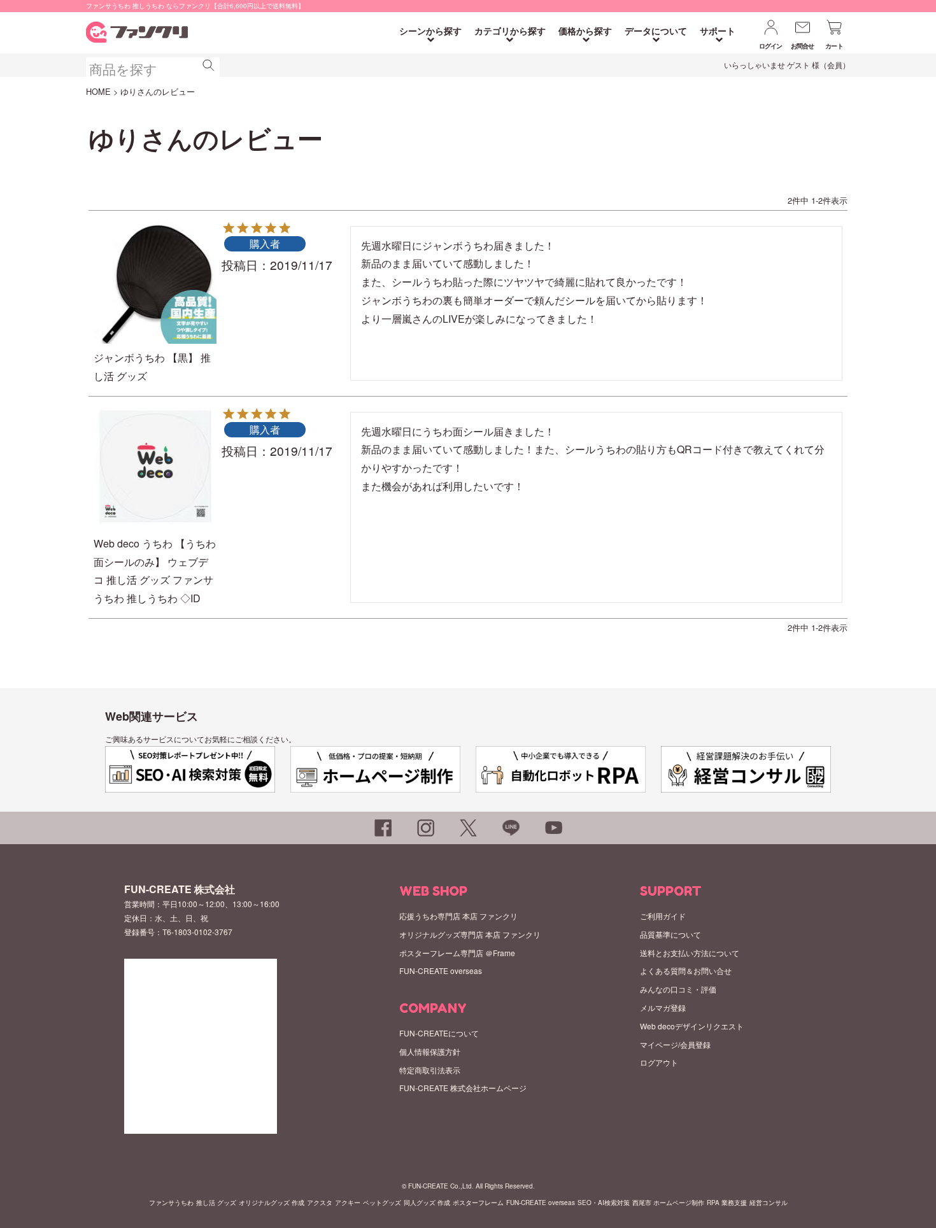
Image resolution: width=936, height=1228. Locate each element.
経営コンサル (768, 1202)
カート (834, 45)
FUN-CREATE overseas (440, 970)
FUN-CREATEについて (439, 1032)
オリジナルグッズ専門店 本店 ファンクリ (470, 934)
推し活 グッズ (216, 1202)
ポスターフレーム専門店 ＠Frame (457, 952)
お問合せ (802, 45)
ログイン (771, 45)
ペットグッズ (382, 1202)
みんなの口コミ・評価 (678, 989)
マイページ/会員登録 (675, 1044)
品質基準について (670, 934)
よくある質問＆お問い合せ (686, 970)
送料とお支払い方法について (689, 952)
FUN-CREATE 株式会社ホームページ (463, 1087)
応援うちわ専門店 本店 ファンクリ (458, 915)
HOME (98, 91)
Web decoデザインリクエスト (692, 1025)
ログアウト (659, 1062)
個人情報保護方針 (429, 1051)
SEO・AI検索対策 (604, 1202)
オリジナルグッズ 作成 (271, 1202)
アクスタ (319, 1202)
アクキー (347, 1202)
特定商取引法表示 (429, 1069)
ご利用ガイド (663, 915)
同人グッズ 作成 (427, 1202)
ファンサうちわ (171, 1202)
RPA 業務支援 (727, 1202)
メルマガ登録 (663, 1007)
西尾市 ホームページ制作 (668, 1202)
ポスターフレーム (478, 1202)
